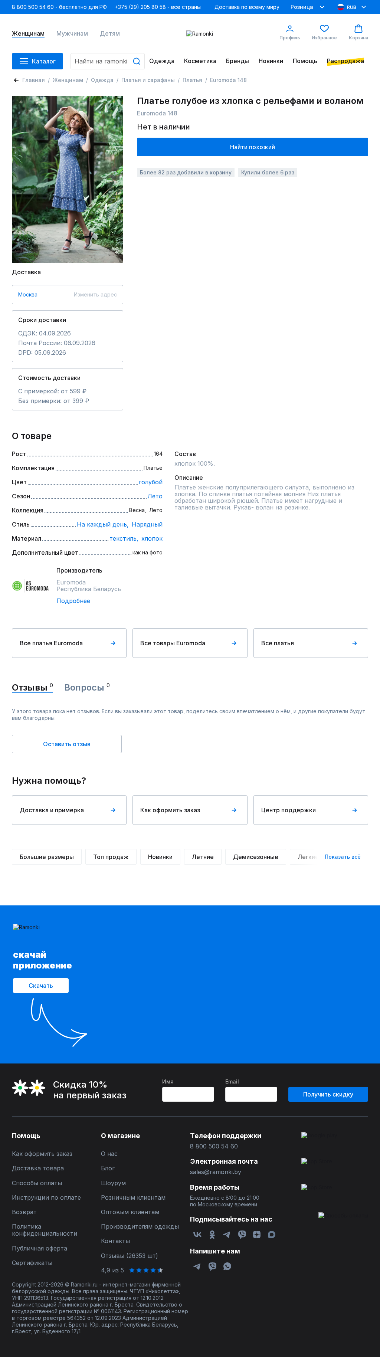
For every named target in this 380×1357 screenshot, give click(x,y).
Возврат (24, 1212)
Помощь (305, 61)
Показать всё (343, 856)
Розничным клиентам (133, 1197)
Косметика (200, 61)
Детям (110, 33)
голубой (151, 482)
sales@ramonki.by (215, 1172)
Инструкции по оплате (46, 1197)
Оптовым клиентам (130, 1212)
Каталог (44, 61)
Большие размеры (47, 857)
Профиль (289, 37)
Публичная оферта (39, 1248)
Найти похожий (252, 147)
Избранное (324, 37)
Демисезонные (255, 857)
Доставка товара (38, 1168)
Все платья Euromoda (51, 643)
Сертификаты (32, 1262)
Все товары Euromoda (172, 643)
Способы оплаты (37, 1183)
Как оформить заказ (170, 810)
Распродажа (345, 61)
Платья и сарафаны (148, 80)
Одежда (161, 61)
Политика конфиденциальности (44, 1230)
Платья (192, 80)
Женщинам (28, 33)
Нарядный (147, 524)
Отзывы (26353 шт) (129, 1255)
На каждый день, (103, 524)
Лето (155, 496)
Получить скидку (328, 1094)
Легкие (308, 857)
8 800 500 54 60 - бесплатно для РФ (59, 7)
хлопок (152, 538)
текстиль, (123, 538)
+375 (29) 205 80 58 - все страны (158, 7)
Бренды (237, 61)
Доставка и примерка (52, 810)
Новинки (271, 61)
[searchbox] (108, 61)
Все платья (277, 643)
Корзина (358, 37)
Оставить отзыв (67, 744)
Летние (203, 857)
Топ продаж (111, 857)
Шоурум (113, 1183)
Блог (108, 1168)
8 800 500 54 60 (214, 1146)
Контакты (115, 1241)
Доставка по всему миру (246, 7)
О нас (109, 1153)
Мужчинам (72, 33)
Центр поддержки (288, 810)
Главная (33, 80)
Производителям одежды (140, 1226)
